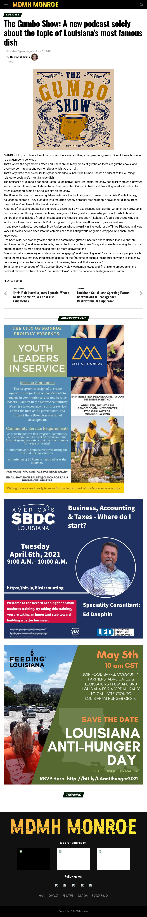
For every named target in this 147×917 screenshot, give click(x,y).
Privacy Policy (100, 895)
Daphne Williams (20, 57)
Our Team (82, 895)
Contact (53, 895)
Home (41, 895)
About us (68, 895)
